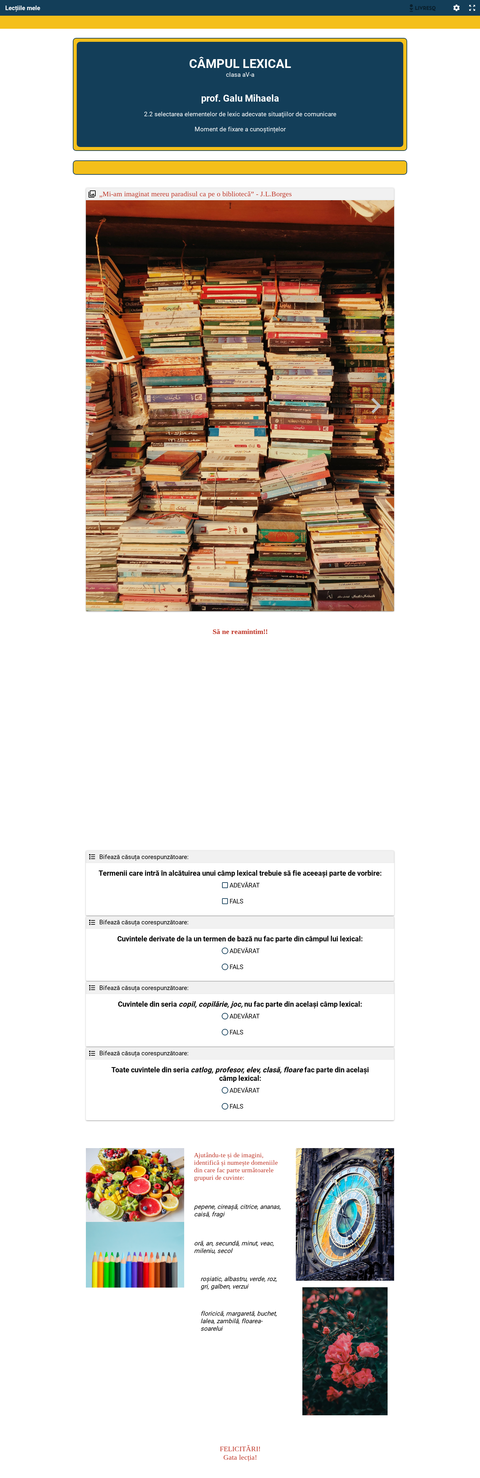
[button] (240, 885)
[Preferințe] (456, 8)
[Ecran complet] (472, 8)
